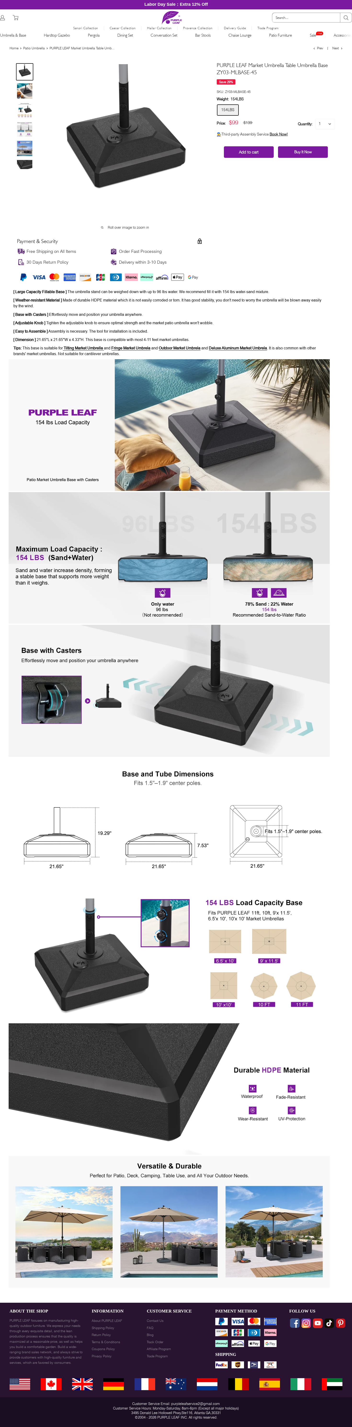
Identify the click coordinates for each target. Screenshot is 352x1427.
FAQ (150, 1328)
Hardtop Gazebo (57, 35)
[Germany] (113, 1384)
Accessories (343, 35)
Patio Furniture (280, 35)
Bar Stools (203, 35)
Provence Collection (198, 28)
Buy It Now (303, 152)
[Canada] (51, 1384)
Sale (313, 35)
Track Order (155, 1342)
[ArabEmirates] (332, 1384)
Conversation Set (164, 35)
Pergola (94, 35)
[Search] (346, 18)
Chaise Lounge (239, 35)
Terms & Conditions (106, 1342)
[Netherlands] (207, 1384)
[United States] (20, 1384)
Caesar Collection (123, 28)
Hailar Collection (159, 28)
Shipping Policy (103, 1328)
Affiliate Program (159, 1349)
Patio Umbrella (34, 48)
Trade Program (268, 28)
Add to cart (249, 152)
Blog (150, 1335)
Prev (320, 48)
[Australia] (176, 1384)
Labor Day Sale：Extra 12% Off (176, 4)
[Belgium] (238, 1384)
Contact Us (155, 1321)
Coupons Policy (103, 1349)
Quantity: (305, 124)
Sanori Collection (85, 28)
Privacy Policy (102, 1356)
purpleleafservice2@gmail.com (195, 1404)
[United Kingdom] (82, 1384)
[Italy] (300, 1384)
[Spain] (269, 1384)
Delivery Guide (235, 28)
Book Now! (279, 134)
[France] (145, 1384)
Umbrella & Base (13, 35)
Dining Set (125, 35)
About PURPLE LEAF (107, 1321)
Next (335, 48)
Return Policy (101, 1335)
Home (14, 48)
